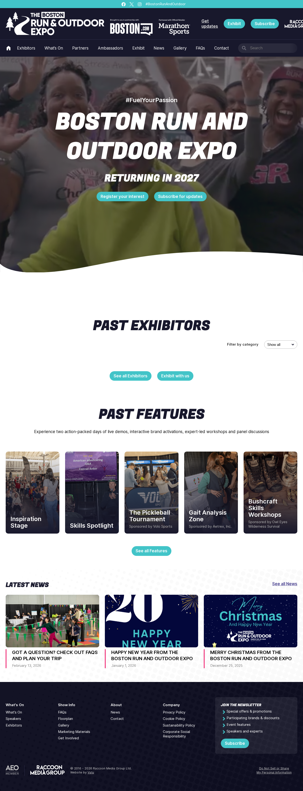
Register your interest (122, 196)
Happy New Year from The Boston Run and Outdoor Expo (152, 655)
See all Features (151, 551)
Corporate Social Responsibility (176, 734)
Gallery (180, 48)
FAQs (200, 48)
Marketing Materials (74, 732)
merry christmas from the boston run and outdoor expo (251, 655)
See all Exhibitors (130, 376)
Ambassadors (110, 48)
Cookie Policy (174, 719)
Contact (221, 48)
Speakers (13, 719)
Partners (80, 48)
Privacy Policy (174, 712)
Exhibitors (26, 48)
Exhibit (234, 23)
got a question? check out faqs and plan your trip (55, 655)
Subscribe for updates (180, 196)
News (159, 48)
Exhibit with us (175, 376)
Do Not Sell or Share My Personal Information (274, 770)
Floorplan (65, 719)
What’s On (54, 48)
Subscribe (265, 23)
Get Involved (68, 738)
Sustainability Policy (179, 725)
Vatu (91, 772)
